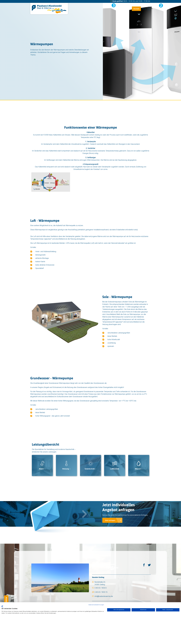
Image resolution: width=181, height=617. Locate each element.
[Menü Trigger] (149, 8)
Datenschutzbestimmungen (96, 604)
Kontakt (136, 9)
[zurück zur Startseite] (49, 9)
